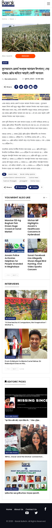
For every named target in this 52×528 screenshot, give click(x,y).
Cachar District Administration (14, 178)
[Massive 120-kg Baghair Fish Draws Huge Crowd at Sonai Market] (14, 211)
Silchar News (34, 181)
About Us (18, 509)
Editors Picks (12, 416)
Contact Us (31, 509)
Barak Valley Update (27, 174)
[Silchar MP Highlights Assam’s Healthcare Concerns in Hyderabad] (37, 211)
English (25, 56)
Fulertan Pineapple (10, 181)
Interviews (10, 318)
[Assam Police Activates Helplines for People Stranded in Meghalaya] (14, 246)
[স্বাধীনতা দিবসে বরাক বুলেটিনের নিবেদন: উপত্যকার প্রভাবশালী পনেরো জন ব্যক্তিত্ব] (26, 476)
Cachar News (33, 178)
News (5, 63)
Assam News (12, 174)
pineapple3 (23, 181)
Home (9, 509)
